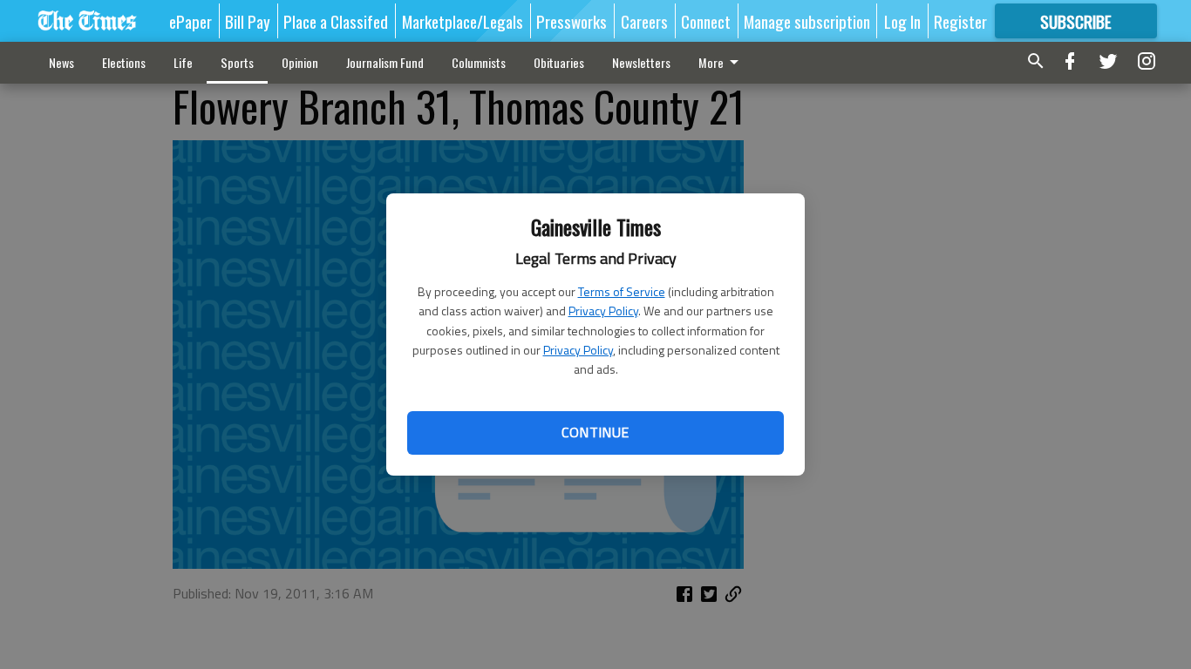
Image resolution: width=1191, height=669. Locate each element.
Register (960, 21)
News (61, 62)
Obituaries (559, 62)
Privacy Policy (603, 310)
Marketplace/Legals (462, 21)
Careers (644, 21)
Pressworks (571, 21)
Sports (237, 62)
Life (183, 62)
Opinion (300, 62)
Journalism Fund (385, 62)
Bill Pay (247, 21)
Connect (706, 21)
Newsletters (641, 62)
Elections (124, 62)
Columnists (479, 62)
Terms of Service (621, 291)
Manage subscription (807, 21)
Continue (595, 432)
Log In (902, 21)
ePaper (190, 21)
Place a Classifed (335, 21)
